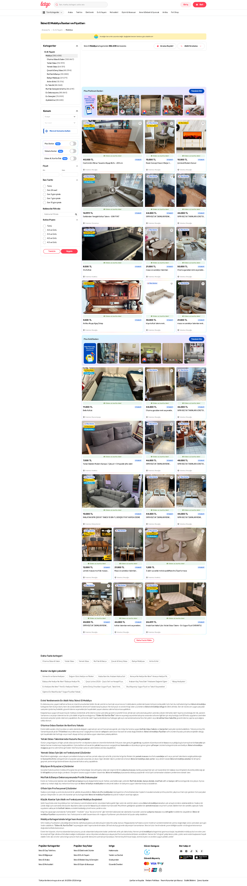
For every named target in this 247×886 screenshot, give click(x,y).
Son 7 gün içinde (53, 198)
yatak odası (68, 743)
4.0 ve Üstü (52, 238)
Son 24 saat (52, 190)
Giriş (185, 4)
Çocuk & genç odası (99, 770)
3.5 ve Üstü (52, 234)
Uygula (69, 251)
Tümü (49, 186)
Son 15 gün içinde (54, 202)
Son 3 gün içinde (54, 194)
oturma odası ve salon (64, 729)
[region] (144, 105)
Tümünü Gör (196, 91)
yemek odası (97, 756)
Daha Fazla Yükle (144, 640)
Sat (201, 4)
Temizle (51, 251)
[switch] (73, 144)
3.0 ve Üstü (52, 230)
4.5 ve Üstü (52, 242)
